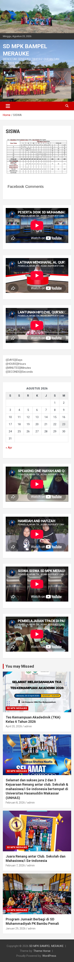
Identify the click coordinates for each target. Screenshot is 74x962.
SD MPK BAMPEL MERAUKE (46, 946)
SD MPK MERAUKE (17, 708)
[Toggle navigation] (8, 106)
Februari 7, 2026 (15, 865)
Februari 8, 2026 (15, 802)
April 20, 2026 (14, 726)
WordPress (49, 955)
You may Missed (20, 666)
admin (28, 726)
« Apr (9, 447)
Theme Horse (41, 951)
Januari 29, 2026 (16, 928)
